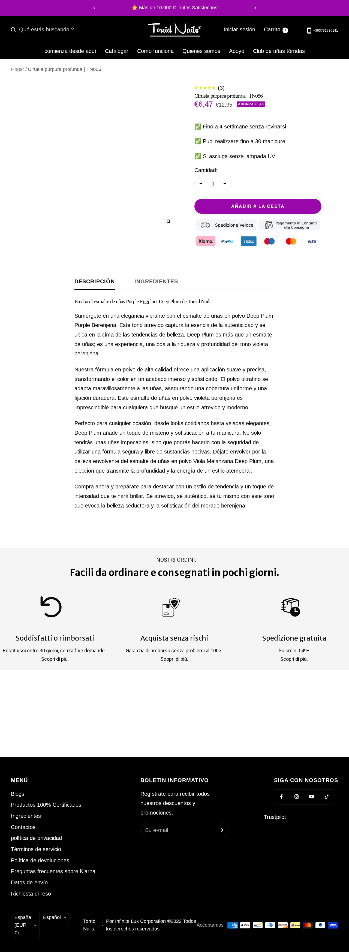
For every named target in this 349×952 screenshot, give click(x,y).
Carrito (275, 29)
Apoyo (236, 51)
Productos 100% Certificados (46, 805)
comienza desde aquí (70, 51)
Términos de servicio (36, 849)
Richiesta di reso (31, 894)
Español (52, 917)
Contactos (23, 827)
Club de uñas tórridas (279, 51)
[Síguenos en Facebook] (281, 796)
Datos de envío (29, 882)
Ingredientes (156, 281)
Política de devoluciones (40, 860)
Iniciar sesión (239, 29)
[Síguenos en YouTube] (311, 796)
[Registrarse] (221, 830)
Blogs (17, 794)
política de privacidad (36, 838)
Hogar (17, 69)
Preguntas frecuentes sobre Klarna (53, 871)
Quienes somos (201, 51)
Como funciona (155, 51)
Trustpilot (275, 817)
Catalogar (116, 51)
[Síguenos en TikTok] (326, 796)
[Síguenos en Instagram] (296, 796)
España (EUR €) (22, 925)
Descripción (94, 281)
